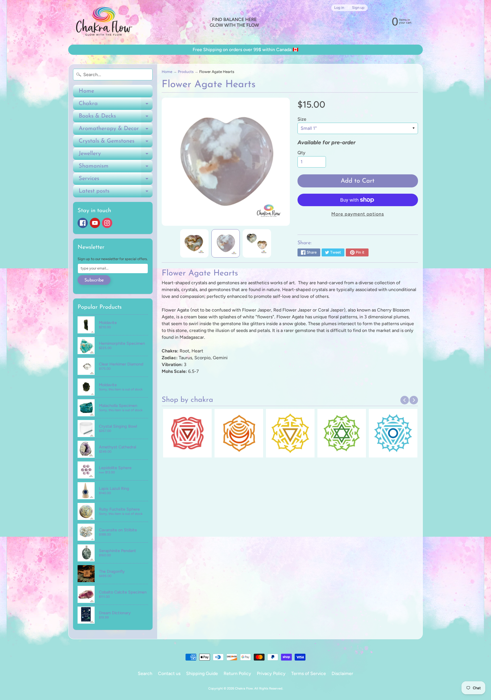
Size (301, 119)
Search (145, 673)
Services (116, 180)
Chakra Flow (244, 688)
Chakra (116, 105)
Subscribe (94, 280)
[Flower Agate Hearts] (194, 243)
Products (186, 71)
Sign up (358, 8)
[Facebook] (83, 223)
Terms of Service (308, 673)
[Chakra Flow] (103, 22)
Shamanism (116, 167)
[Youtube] (95, 223)
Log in (339, 8)
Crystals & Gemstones (116, 142)
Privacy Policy (271, 673)
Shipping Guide (202, 673)
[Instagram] (107, 223)
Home (86, 91)
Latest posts (116, 192)
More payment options (357, 214)
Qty (301, 152)
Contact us (169, 673)
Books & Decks (116, 117)
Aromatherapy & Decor (116, 130)
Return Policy (237, 673)
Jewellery (116, 155)
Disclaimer (342, 673)
